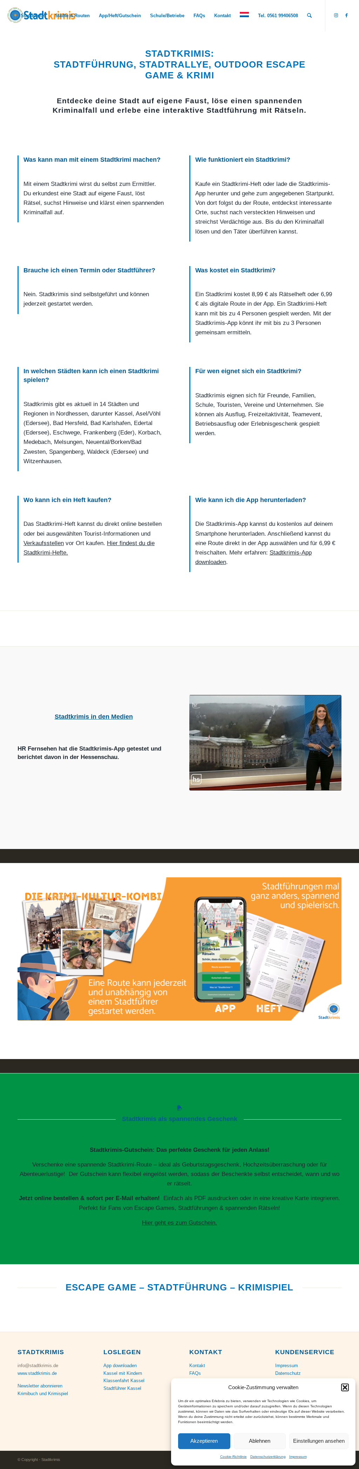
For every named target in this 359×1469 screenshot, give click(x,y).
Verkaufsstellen (43, 543)
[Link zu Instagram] (336, 15)
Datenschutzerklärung (268, 1456)
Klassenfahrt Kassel (123, 1380)
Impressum (298, 1456)
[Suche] (309, 16)
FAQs (195, 1373)
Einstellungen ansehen (319, 1441)
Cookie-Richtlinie (233, 1456)
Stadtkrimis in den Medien (94, 716)
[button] (344, 1387)
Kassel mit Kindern (122, 1373)
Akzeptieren (204, 1441)
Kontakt (197, 1365)
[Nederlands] (244, 16)
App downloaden (120, 1365)
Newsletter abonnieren (40, 1385)
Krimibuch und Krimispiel (43, 1393)
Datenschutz (288, 1373)
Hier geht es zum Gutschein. (179, 1222)
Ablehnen (259, 1441)
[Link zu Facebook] (346, 15)
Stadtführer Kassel (122, 1388)
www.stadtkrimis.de (37, 1373)
